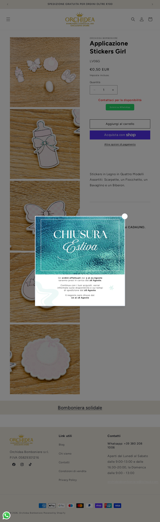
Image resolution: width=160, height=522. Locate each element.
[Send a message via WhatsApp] (6, 515)
